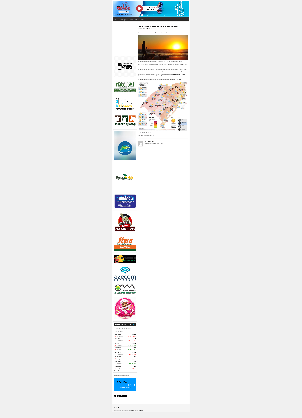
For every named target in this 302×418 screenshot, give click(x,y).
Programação (129, 19)
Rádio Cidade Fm (151, 9)
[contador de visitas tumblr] (120, 396)
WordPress (141, 410)
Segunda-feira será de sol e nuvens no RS (158, 26)
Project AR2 (134, 410)
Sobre (143, 19)
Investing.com (126, 370)
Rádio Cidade (146, 28)
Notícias (121, 19)
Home (115, 19)
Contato (137, 19)
